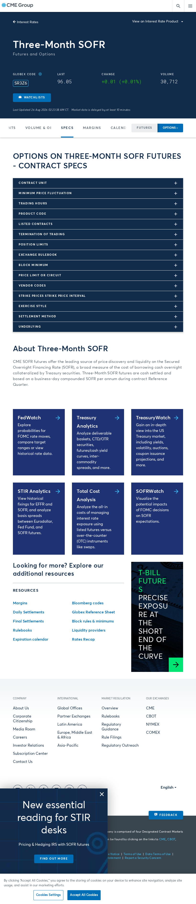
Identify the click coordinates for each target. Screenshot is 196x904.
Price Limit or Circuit (40, 275)
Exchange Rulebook (38, 255)
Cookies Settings (48, 895)
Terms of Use (132, 854)
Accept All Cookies (84, 895)
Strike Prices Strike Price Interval (52, 296)
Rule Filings (111, 737)
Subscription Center (30, 753)
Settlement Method (37, 316)
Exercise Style (33, 306)
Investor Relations (28, 745)
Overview (110, 708)
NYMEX (152, 724)
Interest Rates (27, 22)
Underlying (30, 326)
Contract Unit (33, 183)
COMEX (153, 732)
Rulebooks (111, 716)
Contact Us (23, 762)
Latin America (69, 724)
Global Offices (69, 708)
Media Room (24, 729)
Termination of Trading (42, 234)
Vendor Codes (32, 285)
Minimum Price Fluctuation (45, 193)
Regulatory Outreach (120, 745)
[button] (32, 97)
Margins (92, 128)
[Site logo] (17, 6)
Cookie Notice (110, 854)
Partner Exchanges (73, 716)
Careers (20, 737)
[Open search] (178, 6)
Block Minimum (33, 265)
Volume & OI (38, 128)
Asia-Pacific (67, 745)
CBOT (151, 716)
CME (150, 708)
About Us (21, 708)
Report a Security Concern (143, 858)
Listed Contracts (36, 224)
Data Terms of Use (158, 854)
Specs (67, 128)
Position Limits (33, 244)
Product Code (32, 214)
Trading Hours (33, 203)
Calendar (121, 128)
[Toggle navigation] (190, 6)
